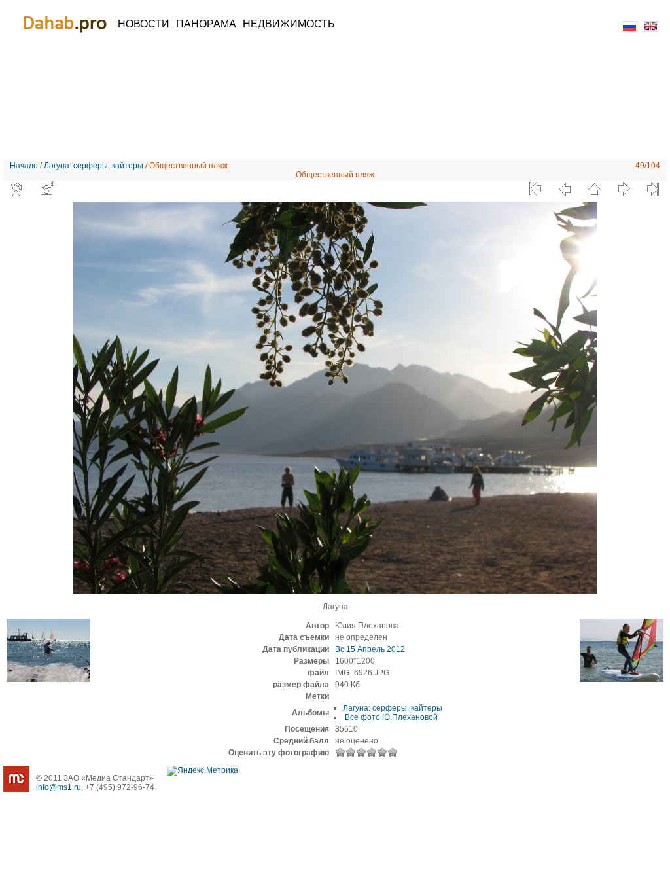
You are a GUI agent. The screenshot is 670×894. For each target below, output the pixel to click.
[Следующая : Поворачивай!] (623, 189)
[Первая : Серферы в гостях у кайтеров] (535, 189)
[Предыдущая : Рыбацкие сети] (564, 189)
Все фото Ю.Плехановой (390, 717)
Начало (24, 165)
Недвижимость (289, 23)
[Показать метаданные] (46, 189)
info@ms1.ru (58, 787)
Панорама (206, 23)
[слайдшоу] (17, 189)
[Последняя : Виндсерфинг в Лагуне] (653, 189)
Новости (143, 23)
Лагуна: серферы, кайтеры (93, 165)
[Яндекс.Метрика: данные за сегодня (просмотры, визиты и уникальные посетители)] (202, 771)
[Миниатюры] (594, 189)
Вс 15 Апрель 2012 (370, 649)
